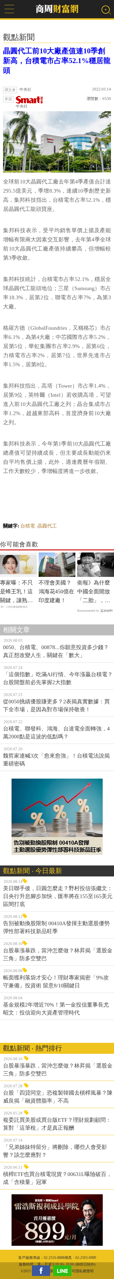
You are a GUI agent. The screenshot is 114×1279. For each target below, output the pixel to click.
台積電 (27, 525)
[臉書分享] (42, 1270)
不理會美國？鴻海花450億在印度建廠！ (56, 591)
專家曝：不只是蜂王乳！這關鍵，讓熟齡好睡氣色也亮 (16, 592)
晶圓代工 (47, 525)
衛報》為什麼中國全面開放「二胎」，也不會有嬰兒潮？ (93, 592)
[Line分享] (63, 1270)
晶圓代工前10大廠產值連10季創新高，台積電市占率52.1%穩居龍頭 (57, 60)
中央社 (22, 106)
